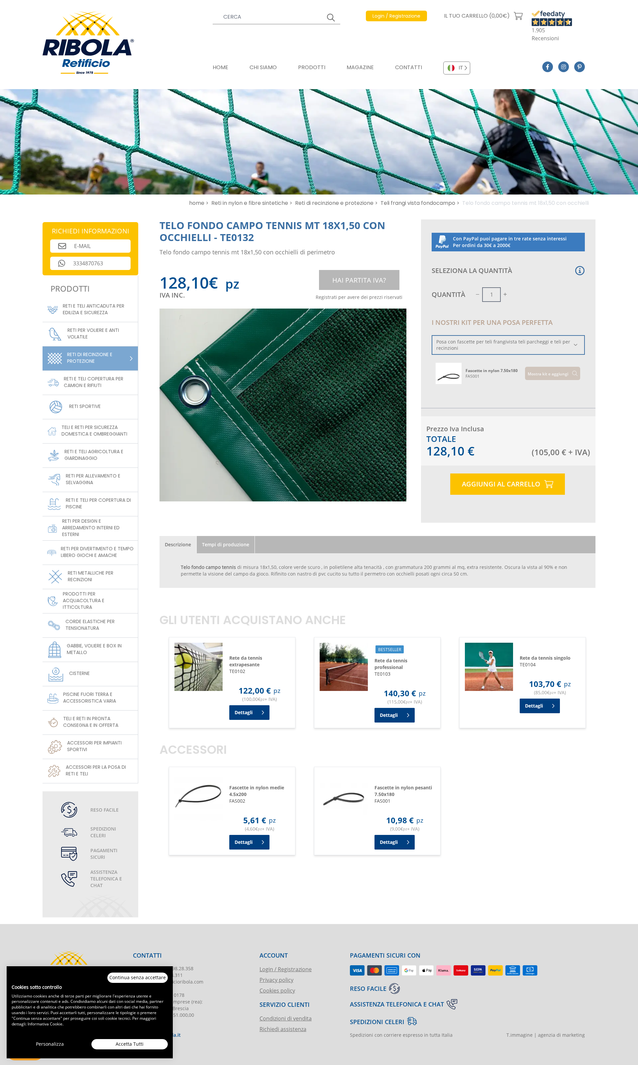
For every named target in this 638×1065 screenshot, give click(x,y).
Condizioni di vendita (286, 1018)
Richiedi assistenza (283, 1028)
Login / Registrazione (286, 969)
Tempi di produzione (225, 544)
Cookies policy (277, 990)
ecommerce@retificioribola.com (168, 982)
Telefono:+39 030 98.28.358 (163, 968)
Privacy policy (276, 979)
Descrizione (178, 544)
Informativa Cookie (45, 1023)
